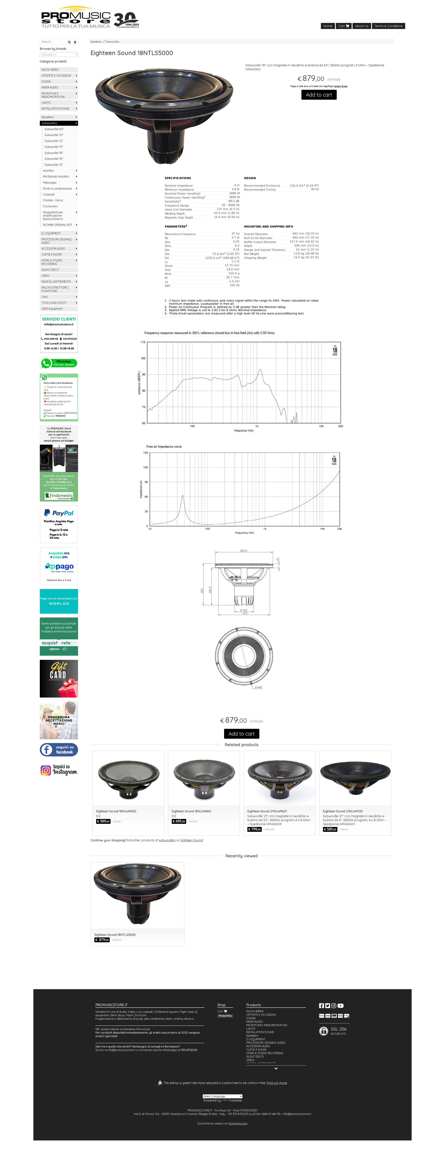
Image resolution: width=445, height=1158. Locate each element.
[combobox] (59, 54)
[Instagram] (333, 1006)
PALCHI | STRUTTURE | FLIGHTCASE (55, 289)
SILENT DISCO (50, 269)
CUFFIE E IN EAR (52, 254)
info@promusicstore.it (121, 1050)
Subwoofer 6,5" (54, 129)
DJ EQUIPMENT (51, 233)
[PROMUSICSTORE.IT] (222, 17)
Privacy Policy (225, 1016)
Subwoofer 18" (54, 153)
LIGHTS (46, 102)
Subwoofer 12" (54, 141)
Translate (235, 1100)
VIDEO (46, 275)
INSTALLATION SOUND (55, 108)
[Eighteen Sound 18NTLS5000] (164, 119)
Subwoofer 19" (54, 158)
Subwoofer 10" (54, 135)
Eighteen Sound (191, 840)
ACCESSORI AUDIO (53, 248)
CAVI (44, 297)
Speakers (96, 41)
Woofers (48, 170)
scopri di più (340, 86)
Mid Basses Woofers (56, 176)
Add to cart (319, 94)
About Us (362, 26)
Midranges (49, 182)
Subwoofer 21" (54, 164)
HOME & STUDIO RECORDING (52, 262)
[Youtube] (340, 1006)
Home (327, 26)
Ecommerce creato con (222, 1123)
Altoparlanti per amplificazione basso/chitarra (53, 216)
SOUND (46, 81)
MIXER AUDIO (50, 87)
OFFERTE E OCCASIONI (56, 75)
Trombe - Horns (53, 200)
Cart (342, 26)
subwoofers (167, 840)
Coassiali (48, 194)
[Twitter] (327, 1006)
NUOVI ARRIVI (50, 69)
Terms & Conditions (389, 26)
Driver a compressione (57, 188)
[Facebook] (321, 1006)
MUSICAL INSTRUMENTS (56, 281)
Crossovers (50, 206)
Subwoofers (112, 41)
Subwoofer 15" (54, 147)
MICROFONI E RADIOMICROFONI (53, 95)
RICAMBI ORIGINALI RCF (57, 224)
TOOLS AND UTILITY (54, 302)
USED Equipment (52, 308)
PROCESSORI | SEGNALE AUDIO (57, 241)
